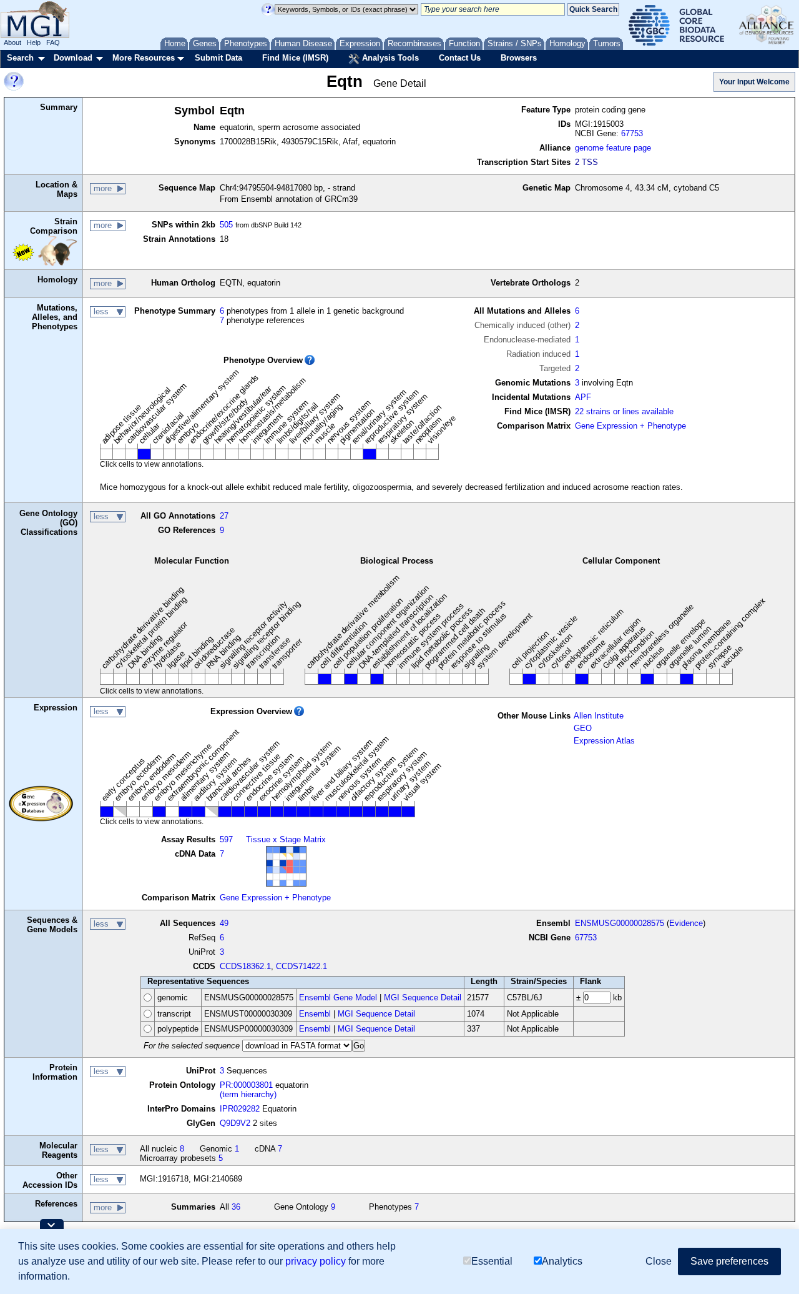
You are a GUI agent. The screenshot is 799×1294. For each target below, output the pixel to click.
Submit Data (218, 57)
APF (583, 397)
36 (236, 1207)
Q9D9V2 (235, 1123)
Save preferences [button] (729, 1261)
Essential (491, 1261)
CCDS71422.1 (301, 966)
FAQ (53, 42)
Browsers (519, 57)
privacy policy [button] (315, 1261)
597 (226, 839)
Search (20, 57)
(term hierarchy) (248, 1094)
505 (226, 224)
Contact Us (460, 57)
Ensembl (315, 1013)
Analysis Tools (389, 57)
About (12, 42)
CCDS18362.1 (245, 966)
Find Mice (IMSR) (295, 57)
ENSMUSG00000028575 (619, 923)
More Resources (143, 57)
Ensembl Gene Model (338, 997)
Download (73, 57)
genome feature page (613, 147)
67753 (632, 133)
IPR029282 (240, 1108)
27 (224, 515)
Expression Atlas (604, 740)
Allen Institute (599, 715)
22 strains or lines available (624, 411)
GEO (583, 728)
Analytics (562, 1261)
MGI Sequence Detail (422, 997)
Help (34, 42)
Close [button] (658, 1261)
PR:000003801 (246, 1085)
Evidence (686, 923)
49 (224, 923)
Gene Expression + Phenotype (630, 426)
